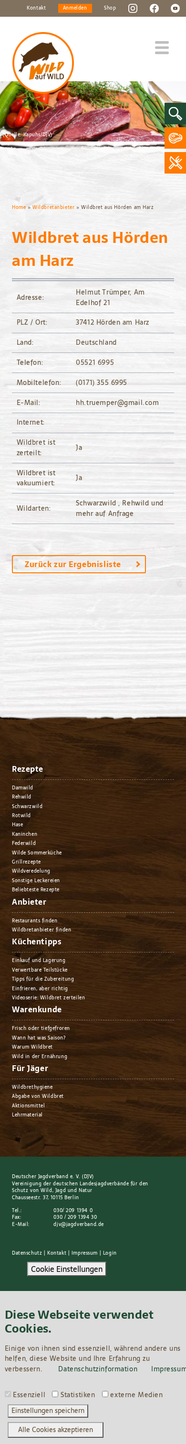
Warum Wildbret (32, 1046)
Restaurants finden (34, 920)
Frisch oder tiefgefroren (41, 1028)
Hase (17, 824)
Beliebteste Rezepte (36, 889)
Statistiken (78, 1395)
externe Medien (136, 1395)
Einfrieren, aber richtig (40, 988)
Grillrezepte (26, 861)
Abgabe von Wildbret (38, 1096)
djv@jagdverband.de (78, 1224)
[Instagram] (132, 7)
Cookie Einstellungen (67, 1269)
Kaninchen (24, 834)
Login (110, 1253)
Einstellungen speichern (47, 1410)
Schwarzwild (27, 806)
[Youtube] (175, 7)
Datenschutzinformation (97, 1369)
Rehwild (21, 796)
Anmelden (75, 7)
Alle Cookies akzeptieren (55, 1429)
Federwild (24, 843)
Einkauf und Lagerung (39, 960)
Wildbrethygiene (32, 1087)
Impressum (85, 1253)
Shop (110, 7)
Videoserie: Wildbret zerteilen (48, 997)
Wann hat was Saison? (39, 1037)
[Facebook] (154, 7)
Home (19, 207)
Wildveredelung (31, 871)
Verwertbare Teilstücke (40, 970)
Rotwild (21, 815)
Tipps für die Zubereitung (43, 979)
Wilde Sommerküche (37, 852)
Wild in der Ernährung (39, 1056)
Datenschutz (27, 1253)
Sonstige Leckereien (36, 880)
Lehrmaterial (27, 1114)
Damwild (22, 787)
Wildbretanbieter (53, 207)
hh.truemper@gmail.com (117, 402)
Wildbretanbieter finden (41, 929)
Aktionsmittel (28, 1105)
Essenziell (29, 1395)
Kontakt (36, 7)
